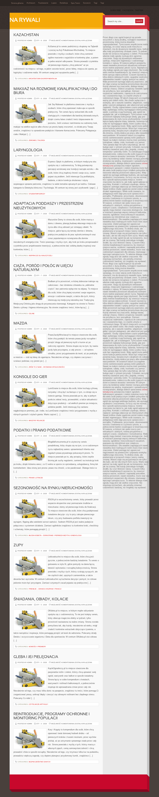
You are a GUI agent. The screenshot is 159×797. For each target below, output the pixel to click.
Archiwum (31, 3)
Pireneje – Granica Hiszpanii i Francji (45, 589)
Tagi (95, 3)
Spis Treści (75, 3)
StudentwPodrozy (37, 194)
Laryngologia (28, 150)
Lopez (54, 3)
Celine (31, 313)
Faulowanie (43, 3)
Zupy (18, 545)
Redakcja (64, 3)
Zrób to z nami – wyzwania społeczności (47, 367)
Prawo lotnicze (36, 478)
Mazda (20, 323)
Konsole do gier (30, 377)
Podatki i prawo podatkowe (42, 430)
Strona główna (17, 3)
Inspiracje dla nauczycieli (40, 255)
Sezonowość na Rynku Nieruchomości (53, 488)
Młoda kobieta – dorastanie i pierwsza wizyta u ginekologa (55, 535)
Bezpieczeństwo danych (39, 762)
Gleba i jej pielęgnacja (36, 657)
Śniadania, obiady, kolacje (41, 599)
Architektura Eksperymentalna (43, 78)
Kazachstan (26, 35)
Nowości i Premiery (37, 646)
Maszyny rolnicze (37, 420)
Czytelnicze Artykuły (38, 704)
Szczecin (87, 3)
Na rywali (25, 20)
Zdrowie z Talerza (37, 140)
